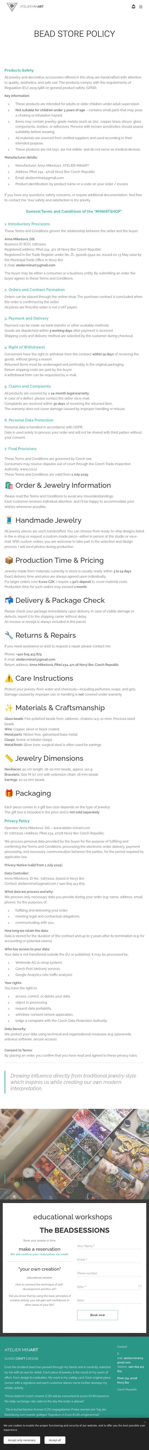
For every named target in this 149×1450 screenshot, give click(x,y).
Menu (140, 6)
